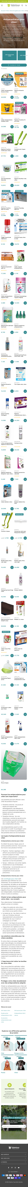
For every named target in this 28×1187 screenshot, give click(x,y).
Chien (7, 10)
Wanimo (11, 1182)
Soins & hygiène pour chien (17, 10)
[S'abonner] (24, 1126)
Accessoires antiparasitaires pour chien (6, 1020)
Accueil (3, 10)
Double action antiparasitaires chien (6, 1014)
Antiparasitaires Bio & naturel (19, 1014)
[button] (22, 5)
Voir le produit (12, 97)
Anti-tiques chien (5, 1010)
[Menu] (2, 5)
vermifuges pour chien (11, 879)
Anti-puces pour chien (20, 1010)
